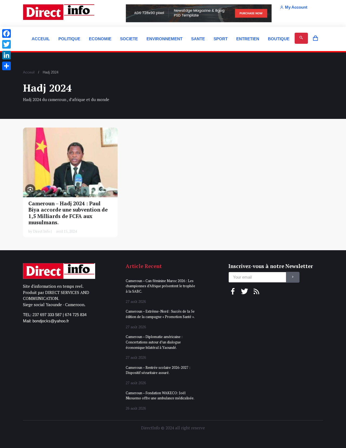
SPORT (221, 38)
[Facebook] (6, 33)
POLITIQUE (69, 38)
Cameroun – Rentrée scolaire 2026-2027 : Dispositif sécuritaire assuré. (158, 370)
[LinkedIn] (6, 55)
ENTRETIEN (247, 38)
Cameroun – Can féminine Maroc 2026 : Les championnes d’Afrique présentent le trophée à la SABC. (160, 286)
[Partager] (6, 66)
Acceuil (29, 72)
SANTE (198, 38)
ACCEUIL (41, 38)
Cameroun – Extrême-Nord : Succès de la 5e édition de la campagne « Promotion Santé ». (160, 314)
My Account (296, 7)
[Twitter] (6, 44)
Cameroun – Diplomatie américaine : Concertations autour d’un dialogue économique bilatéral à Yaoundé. (154, 342)
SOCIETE (129, 38)
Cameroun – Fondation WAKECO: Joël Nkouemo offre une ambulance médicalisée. (160, 395)
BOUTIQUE (279, 38)
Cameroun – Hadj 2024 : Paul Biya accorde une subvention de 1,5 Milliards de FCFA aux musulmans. (68, 213)
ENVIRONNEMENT (164, 38)
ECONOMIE (100, 38)
